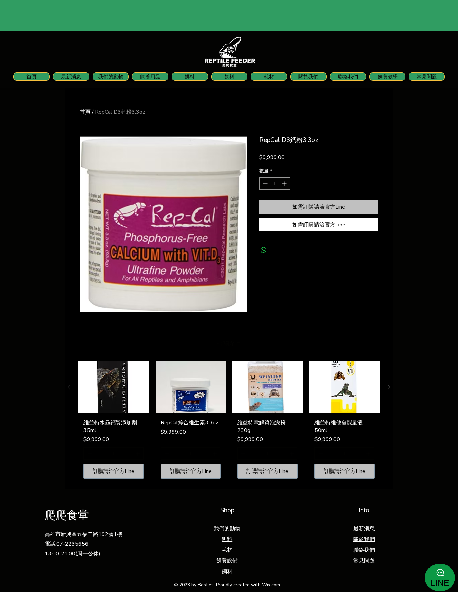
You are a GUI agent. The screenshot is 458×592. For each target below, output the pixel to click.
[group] (229, 422)
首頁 (85, 112)
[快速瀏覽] (113, 387)
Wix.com (271, 585)
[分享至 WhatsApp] (264, 250)
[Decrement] (264, 183)
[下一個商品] (389, 387)
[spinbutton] (275, 183)
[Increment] (285, 183)
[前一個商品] (69, 387)
